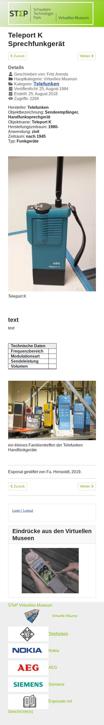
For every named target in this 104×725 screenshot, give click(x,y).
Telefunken (46, 83)
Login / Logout (22, 510)
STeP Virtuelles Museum (30, 605)
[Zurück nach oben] (95, 716)
